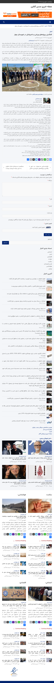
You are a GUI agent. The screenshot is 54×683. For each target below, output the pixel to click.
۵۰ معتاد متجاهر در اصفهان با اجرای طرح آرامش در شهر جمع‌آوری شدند (26, 316)
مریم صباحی (38, 37)
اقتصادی (49, 257)
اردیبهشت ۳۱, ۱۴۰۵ (40, 576)
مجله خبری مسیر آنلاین (41, 6)
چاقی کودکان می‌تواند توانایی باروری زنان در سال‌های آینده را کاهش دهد (26, 346)
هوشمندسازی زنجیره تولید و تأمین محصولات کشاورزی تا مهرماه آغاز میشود (10, 652)
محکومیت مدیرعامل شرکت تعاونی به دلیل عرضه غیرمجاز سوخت (15, 167)
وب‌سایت (49, 213)
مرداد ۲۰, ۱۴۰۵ (22, 461)
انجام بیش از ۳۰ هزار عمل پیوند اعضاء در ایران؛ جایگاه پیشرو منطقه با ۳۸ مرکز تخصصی (36, 574)
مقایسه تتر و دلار (47, 430)
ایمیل (50, 206)
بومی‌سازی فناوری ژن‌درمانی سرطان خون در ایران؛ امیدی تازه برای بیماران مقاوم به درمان (36, 565)
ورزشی (50, 269)
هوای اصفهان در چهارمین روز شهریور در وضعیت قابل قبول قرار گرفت (27, 279)
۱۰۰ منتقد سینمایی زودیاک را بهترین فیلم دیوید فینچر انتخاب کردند (28, 309)
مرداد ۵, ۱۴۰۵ (22, 486)
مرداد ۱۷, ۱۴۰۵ (41, 550)
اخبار (51, 31)
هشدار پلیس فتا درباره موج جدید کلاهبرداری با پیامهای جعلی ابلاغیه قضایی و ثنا (36, 653)
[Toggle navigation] (50, 22)
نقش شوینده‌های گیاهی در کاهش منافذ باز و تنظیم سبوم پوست (28, 286)
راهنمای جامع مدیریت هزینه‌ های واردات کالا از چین (31, 413)
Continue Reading (46, 541)
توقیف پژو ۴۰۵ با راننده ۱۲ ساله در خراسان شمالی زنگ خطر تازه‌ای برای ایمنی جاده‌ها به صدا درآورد (36, 661)
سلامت (50, 262)
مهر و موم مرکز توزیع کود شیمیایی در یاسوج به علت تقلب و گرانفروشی (36, 643)
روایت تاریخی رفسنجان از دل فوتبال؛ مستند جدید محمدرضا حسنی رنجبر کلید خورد (23, 369)
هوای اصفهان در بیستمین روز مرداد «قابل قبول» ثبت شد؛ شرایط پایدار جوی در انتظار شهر (10, 548)
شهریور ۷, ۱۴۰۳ (47, 37)
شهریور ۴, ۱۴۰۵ (21, 520)
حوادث (50, 259)
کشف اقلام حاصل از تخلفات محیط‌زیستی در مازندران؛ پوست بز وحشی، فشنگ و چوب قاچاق (36, 636)
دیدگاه (50, 181)
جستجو (50, 239)
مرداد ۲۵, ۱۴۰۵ (48, 520)
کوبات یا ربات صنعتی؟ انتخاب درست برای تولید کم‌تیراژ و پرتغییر (28, 421)
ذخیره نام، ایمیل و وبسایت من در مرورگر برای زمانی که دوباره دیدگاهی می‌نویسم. (29, 220)
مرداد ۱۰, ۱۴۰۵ (48, 486)
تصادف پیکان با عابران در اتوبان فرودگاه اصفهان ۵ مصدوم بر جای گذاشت (26, 398)
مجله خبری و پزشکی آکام (45, 434)
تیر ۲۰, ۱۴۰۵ (42, 655)
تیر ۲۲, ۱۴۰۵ (42, 567)
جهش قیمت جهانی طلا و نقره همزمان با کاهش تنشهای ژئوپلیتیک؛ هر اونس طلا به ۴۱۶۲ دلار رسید (10, 636)
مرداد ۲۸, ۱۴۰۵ (48, 461)
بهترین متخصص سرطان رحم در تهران (42, 427)
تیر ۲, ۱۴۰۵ (42, 664)
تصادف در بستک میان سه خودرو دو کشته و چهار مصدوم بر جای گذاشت (26, 301)
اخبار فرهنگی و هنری (45, 439)
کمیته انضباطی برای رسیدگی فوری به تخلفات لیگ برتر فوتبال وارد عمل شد (26, 294)
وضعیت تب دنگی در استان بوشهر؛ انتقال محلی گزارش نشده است (36, 555)
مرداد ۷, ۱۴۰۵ (15, 655)
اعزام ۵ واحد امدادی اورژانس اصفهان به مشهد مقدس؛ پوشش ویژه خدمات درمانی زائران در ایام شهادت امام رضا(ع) (36, 548)
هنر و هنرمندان (48, 264)
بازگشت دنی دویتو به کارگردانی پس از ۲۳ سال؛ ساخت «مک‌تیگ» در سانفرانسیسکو (14, 483)
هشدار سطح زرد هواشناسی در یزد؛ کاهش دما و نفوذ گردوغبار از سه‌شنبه (10, 555)
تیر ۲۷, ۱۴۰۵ (16, 576)
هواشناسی (49, 266)
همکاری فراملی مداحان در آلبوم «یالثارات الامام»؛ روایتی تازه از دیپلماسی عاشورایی (40, 483)
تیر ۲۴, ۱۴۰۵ (42, 646)
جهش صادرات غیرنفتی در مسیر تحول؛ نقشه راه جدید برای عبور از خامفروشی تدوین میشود (10, 644)
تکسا (50, 432)
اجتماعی (50, 252)
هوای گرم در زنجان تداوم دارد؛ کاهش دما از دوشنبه (10, 564)
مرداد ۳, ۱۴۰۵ (15, 567)
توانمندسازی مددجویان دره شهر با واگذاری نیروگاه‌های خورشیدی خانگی (38, 167)
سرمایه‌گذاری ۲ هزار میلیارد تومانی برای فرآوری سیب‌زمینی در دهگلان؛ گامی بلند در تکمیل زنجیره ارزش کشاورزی (10, 661)
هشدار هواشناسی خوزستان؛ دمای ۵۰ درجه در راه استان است (10, 573)
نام (51, 199)
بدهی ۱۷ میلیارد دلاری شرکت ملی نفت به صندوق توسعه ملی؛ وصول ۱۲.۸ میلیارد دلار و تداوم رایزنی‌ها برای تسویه (14, 605)
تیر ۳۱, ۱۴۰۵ (42, 558)
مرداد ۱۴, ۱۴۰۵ (15, 638)
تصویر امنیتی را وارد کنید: (38, 227)
